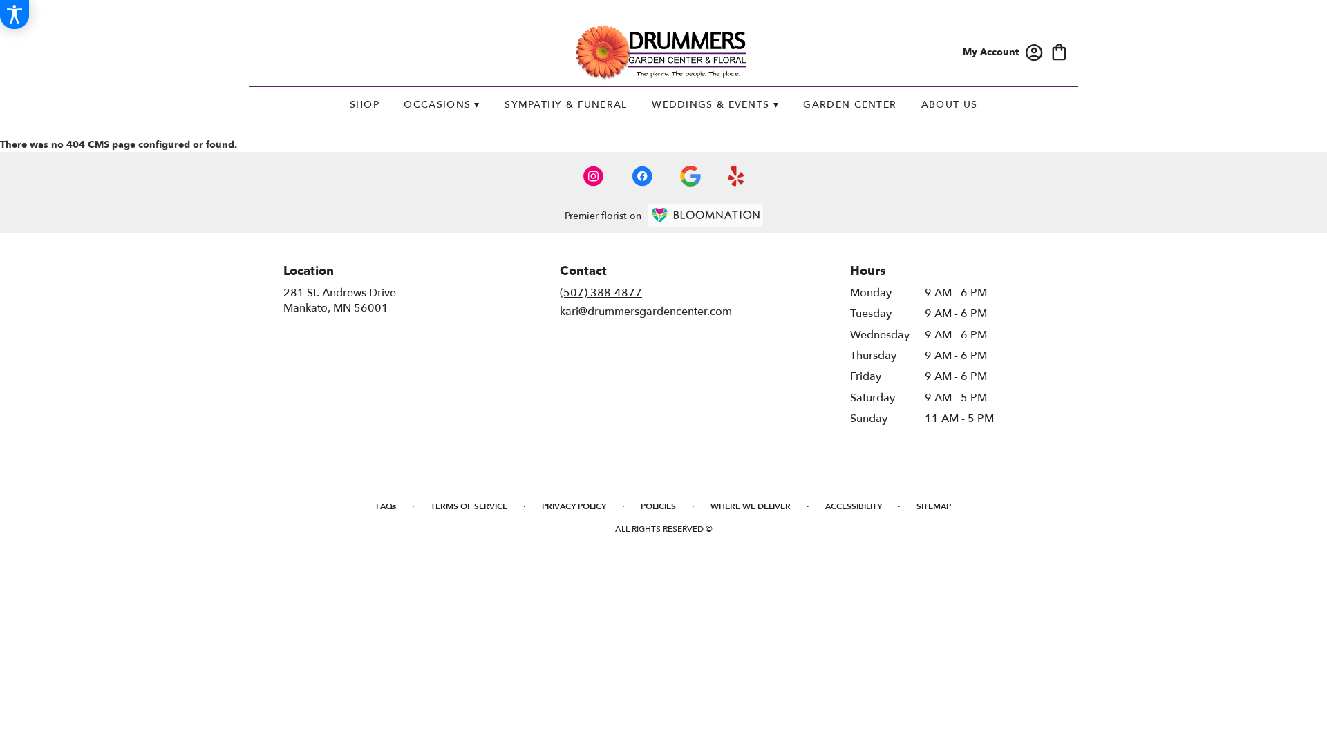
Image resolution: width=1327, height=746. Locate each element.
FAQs (386, 506)
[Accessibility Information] (14, 14)
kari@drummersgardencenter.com (646, 311)
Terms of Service (469, 506)
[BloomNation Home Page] (705, 215)
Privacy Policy (574, 506)
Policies (658, 506)
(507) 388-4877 (601, 292)
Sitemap (933, 506)
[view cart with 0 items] (1059, 50)
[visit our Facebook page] (642, 176)
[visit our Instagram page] (594, 176)
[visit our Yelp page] (736, 176)
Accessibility (853, 506)
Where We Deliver (750, 506)
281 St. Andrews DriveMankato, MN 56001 (339, 300)
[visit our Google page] (690, 176)
